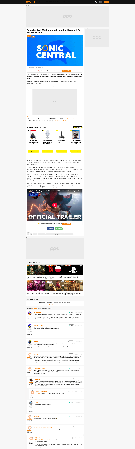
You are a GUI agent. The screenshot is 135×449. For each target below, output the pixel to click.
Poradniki (49, 2)
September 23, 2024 (60, 121)
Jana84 (36, 341)
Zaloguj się (50, 304)
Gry (44, 2)
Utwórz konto (58, 304)
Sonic (47, 234)
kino (28, 234)
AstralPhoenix (37, 312)
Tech (64, 2)
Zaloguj (106, 2)
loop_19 (36, 354)
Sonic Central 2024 (69, 234)
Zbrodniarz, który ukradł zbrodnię (43, 427)
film (34, 234)
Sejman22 (37, 379)
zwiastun (43, 234)
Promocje (38, 2)
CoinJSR (37, 402)
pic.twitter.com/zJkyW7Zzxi (71, 119)
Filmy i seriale (57, 2)
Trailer (39, 234)
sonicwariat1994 (38, 325)
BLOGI (68, 2)
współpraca (62, 234)
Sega (31, 234)
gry (36, 234)
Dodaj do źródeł (66, 70)
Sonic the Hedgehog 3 (54, 234)
